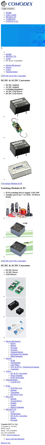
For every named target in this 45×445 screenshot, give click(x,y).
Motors (13, 418)
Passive (8, 67)
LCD (13, 412)
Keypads (14, 420)
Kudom (13, 403)
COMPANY (10, 19)
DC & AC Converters (19, 416)
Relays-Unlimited (17, 407)
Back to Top (5, 443)
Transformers (16, 414)
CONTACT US (12, 21)
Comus (13, 405)
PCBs (8, 386)
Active (8, 70)
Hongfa (13, 399)
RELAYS (9, 397)
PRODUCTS (11, 17)
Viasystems (15, 392)
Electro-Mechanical (13, 65)
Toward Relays (16, 401)
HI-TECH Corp (17, 394)
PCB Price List (16, 388)
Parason (14, 390)
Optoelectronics (12, 72)
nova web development (15, 439)
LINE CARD (11, 15)
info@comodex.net (13, 435)
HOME (9, 13)
